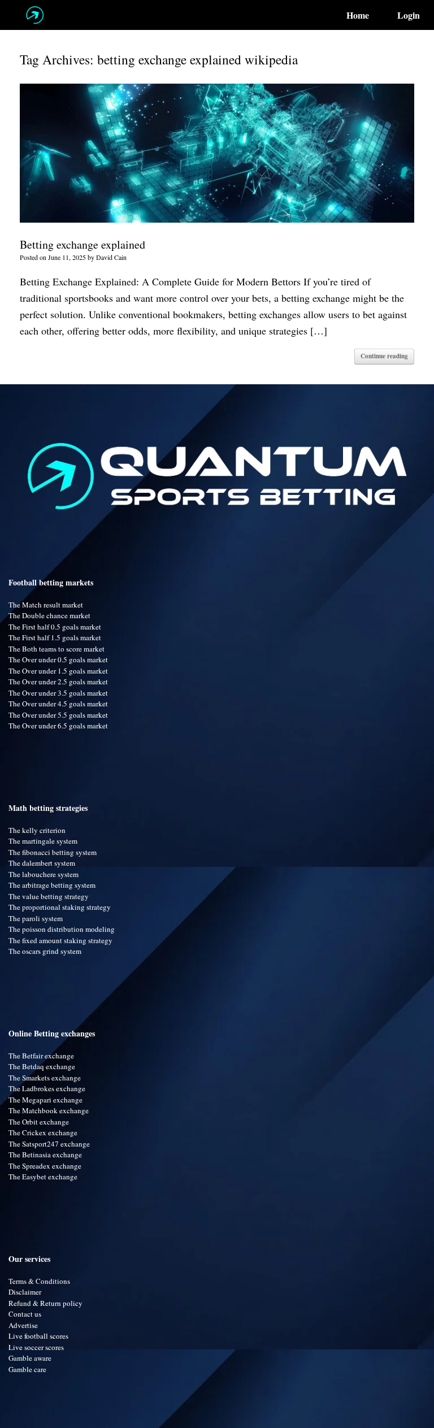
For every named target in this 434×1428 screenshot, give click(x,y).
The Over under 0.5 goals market (58, 659)
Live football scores (38, 1336)
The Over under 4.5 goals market (58, 703)
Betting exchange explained (82, 244)
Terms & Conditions (39, 1281)
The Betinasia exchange (45, 1154)
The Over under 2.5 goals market (58, 681)
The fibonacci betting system (52, 852)
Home (357, 15)
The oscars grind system (44, 951)
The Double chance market (49, 615)
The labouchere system (43, 874)
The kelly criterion (37, 830)
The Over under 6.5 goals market (58, 725)
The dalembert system (41, 863)
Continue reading (384, 356)
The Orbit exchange (38, 1122)
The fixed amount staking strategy (60, 940)
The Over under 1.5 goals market (58, 671)
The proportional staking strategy (59, 907)
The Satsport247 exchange (49, 1144)
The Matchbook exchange (48, 1110)
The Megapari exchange (45, 1100)
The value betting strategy (48, 896)
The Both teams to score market (56, 649)
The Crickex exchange (42, 1132)
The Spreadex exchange (44, 1166)
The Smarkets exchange (44, 1078)
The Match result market (45, 605)
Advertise (23, 1325)
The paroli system (35, 918)
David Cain (111, 257)
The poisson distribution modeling (61, 929)
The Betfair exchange (41, 1056)
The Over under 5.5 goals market (58, 715)
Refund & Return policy (45, 1303)
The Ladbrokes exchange (46, 1088)
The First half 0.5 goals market (54, 627)
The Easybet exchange (42, 1176)
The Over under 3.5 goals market (58, 693)
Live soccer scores (36, 1347)
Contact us (24, 1314)
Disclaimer (24, 1292)
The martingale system (42, 841)
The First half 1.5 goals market (54, 637)
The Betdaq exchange (41, 1066)
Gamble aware (29, 1358)
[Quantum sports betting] (34, 15)
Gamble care (27, 1369)
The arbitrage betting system (52, 885)
